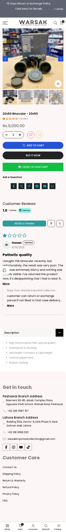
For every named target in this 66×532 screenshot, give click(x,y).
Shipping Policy (12, 474)
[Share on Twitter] (21, 186)
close (59, 9)
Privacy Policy (11, 494)
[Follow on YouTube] (20, 447)
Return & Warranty (14, 480)
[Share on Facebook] (14, 186)
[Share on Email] (45, 186)
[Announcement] (28, 6)
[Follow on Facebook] (6, 447)
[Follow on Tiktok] (28, 447)
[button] (10, 118)
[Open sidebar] (4, 270)
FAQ (5, 500)
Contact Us (10, 467)
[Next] (60, 58)
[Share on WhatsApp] (52, 186)
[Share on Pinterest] (29, 186)
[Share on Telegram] (37, 186)
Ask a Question (12, 177)
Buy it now (33, 155)
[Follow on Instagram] (13, 447)
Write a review (24, 223)
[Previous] (5, 58)
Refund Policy (11, 487)
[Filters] (51, 223)
